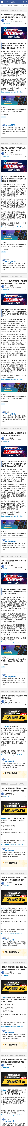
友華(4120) (4, 908)
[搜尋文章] (23, 2)
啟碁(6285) (4, 819)
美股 (6, 5)
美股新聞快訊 (9, 23)
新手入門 (22, 5)
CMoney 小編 (13, 691)
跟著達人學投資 (4, 10)
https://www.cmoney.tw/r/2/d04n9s (12, 755)
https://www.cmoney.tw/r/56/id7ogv (12, 92)
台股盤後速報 (22, 691)
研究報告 (10, 5)
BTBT (3, 404)
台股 (2, 5)
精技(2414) (4, 1090)
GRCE (3, 252)
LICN (3, 666)
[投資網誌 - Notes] (10, 2)
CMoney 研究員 (14, 10)
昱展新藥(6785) (5, 726)
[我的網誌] (26, 2)
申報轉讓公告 (6, 704)
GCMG (3, 117)
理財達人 (16, 5)
